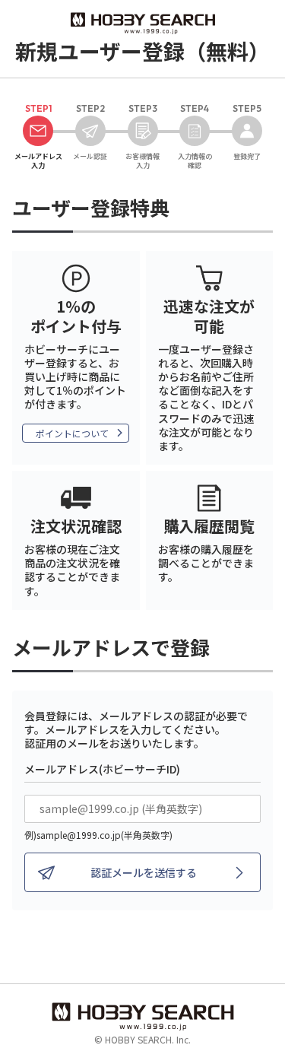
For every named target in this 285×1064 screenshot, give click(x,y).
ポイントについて (72, 433)
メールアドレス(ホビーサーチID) (102, 769)
